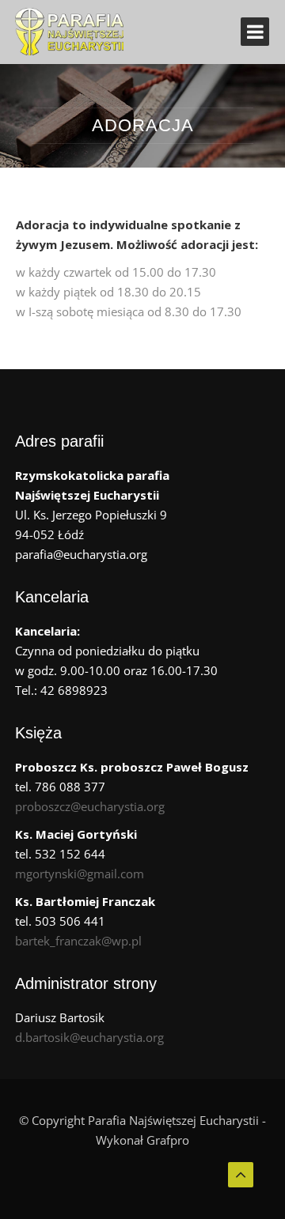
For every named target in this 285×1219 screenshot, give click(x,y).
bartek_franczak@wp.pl (78, 941)
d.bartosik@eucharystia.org (89, 1037)
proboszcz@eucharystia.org (90, 806)
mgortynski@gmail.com (79, 873)
